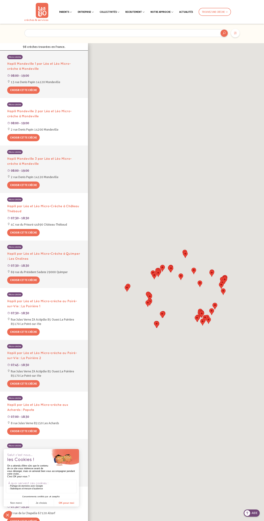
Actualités (186, 11)
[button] (149, 297)
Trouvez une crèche (213, 11)
